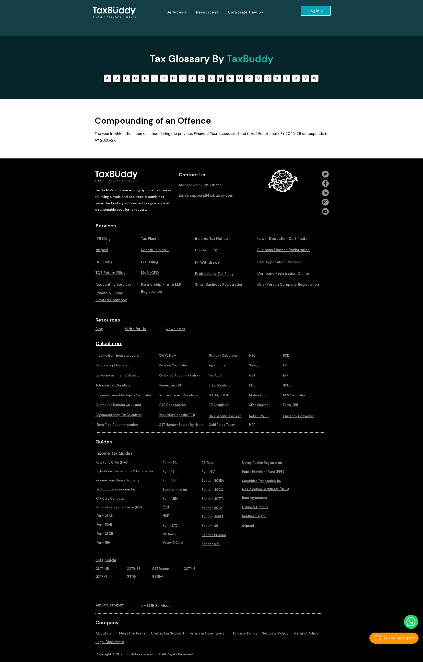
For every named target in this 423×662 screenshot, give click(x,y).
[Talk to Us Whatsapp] (411, 622)
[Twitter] (325, 174)
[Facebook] (325, 183)
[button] (176, 12)
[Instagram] (325, 202)
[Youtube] (325, 211)
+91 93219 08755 (207, 185)
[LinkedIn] (325, 192)
